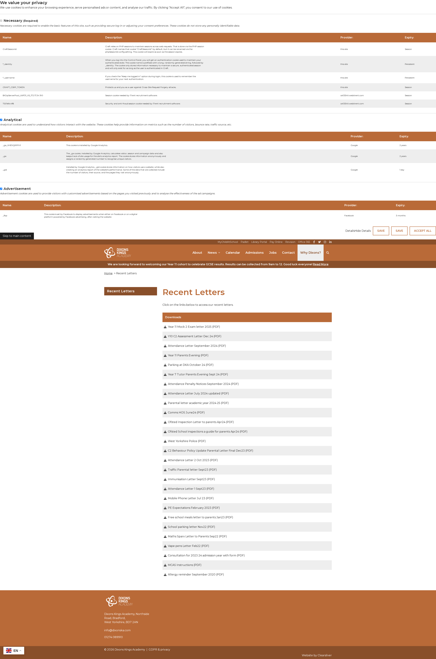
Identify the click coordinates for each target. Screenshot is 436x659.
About (197, 253)
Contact (288, 253)
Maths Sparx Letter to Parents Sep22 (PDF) (197, 536)
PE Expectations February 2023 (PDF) (194, 507)
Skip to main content (17, 236)
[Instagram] (325, 242)
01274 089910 (113, 637)
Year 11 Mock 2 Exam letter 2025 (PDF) (194, 326)
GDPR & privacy (159, 649)
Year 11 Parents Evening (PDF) (188, 355)
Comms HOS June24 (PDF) (186, 412)
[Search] (328, 253)
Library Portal (259, 241)
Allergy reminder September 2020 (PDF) (196, 574)
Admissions (254, 253)
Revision (290, 241)
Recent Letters (121, 291)
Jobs (273, 253)
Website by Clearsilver (317, 655)
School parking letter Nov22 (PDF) (191, 526)
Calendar (233, 253)
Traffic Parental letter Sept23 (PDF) (192, 469)
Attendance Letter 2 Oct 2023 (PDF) (193, 460)
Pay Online (276, 241)
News (212, 253)
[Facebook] (314, 242)
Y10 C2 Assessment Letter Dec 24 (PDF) (194, 336)
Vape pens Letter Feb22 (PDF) (188, 546)
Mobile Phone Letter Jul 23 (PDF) (191, 498)
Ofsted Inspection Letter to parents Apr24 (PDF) (201, 422)
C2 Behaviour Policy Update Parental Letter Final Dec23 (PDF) (210, 450)
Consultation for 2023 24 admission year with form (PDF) (206, 555)
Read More (321, 264)
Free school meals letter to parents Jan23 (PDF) (200, 517)
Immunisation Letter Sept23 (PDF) (191, 479)
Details (350, 230)
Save (381, 230)
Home (108, 273)
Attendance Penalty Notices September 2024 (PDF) (203, 384)
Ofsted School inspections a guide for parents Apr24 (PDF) (207, 431)
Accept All (423, 230)
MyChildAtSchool (228, 241)
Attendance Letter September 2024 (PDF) (197, 345)
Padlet (244, 241)
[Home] (117, 253)
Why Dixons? (310, 253)
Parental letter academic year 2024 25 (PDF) (198, 403)
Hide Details (363, 230)
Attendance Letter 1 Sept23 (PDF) (191, 488)
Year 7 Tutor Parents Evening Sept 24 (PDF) (198, 374)
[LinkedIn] (330, 242)
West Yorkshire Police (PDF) (187, 441)
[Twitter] (319, 242)
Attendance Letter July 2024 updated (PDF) (198, 393)
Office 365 (304, 241)
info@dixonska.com (117, 630)
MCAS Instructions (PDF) (184, 565)
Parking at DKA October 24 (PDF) (191, 365)
